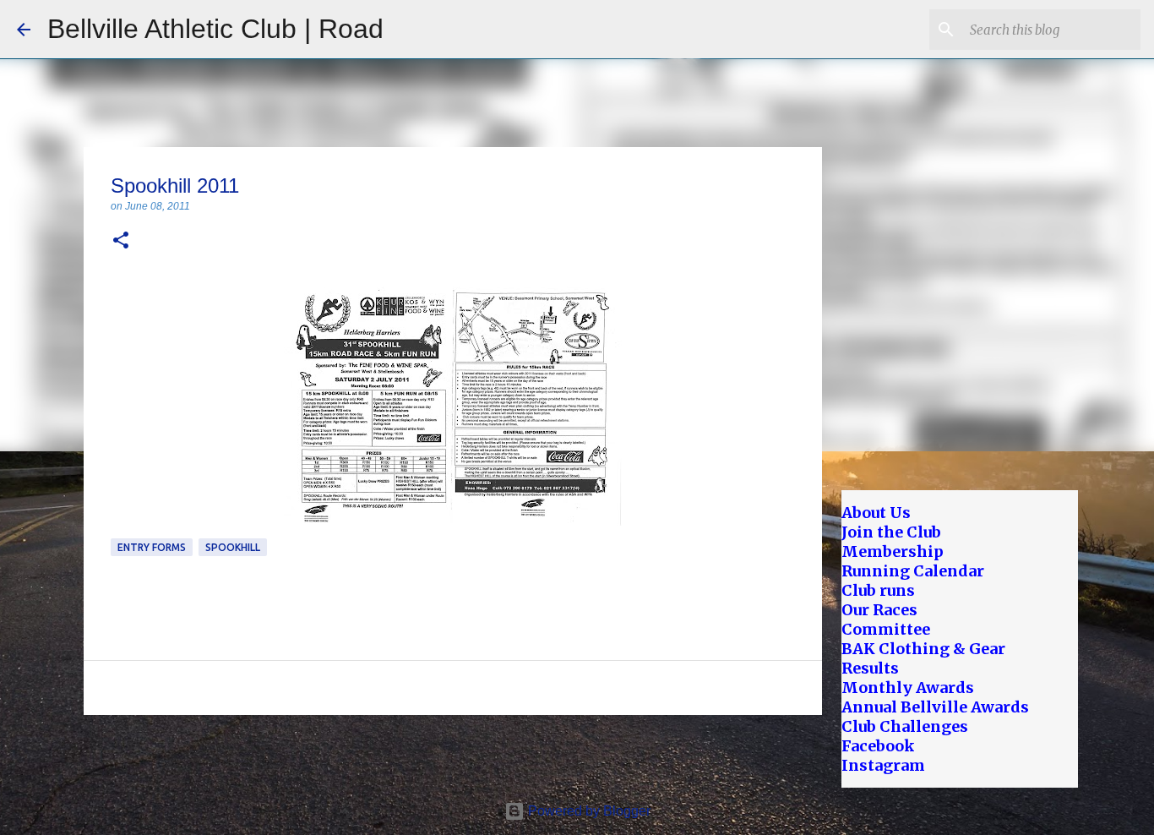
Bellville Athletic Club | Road (215, 29)
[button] (121, 241)
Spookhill (232, 547)
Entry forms (151, 547)
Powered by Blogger (587, 811)
